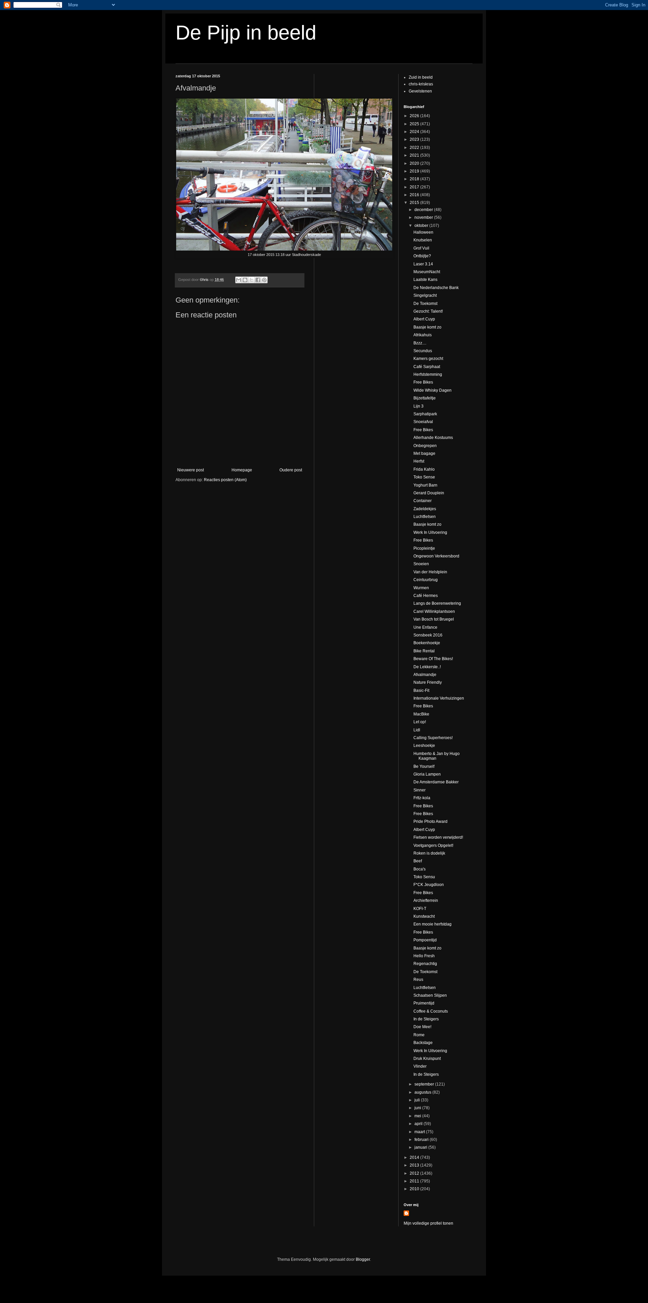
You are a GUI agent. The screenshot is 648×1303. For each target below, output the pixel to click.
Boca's (419, 869)
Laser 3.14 (423, 264)
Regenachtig (425, 963)
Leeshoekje (424, 745)
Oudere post (290, 470)
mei (418, 1116)
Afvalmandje (424, 674)
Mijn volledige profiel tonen (428, 1223)
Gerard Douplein (428, 493)
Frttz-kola (421, 798)
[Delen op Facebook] (257, 280)
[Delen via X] (251, 280)
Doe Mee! (422, 1026)
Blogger (363, 1259)
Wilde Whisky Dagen (432, 390)
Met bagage (424, 453)
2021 (415, 155)
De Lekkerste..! (427, 666)
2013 (415, 1165)
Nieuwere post (190, 470)
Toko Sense (424, 477)
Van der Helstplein (430, 572)
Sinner (419, 790)
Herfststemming (427, 374)
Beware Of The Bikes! (433, 658)
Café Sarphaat (426, 366)
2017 (415, 187)
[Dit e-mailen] (238, 280)
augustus (423, 1092)
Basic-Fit (421, 690)
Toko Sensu (424, 877)
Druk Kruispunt (427, 1058)
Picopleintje (424, 548)
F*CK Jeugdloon (428, 884)
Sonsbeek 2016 (427, 635)
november (424, 217)
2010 (415, 1189)
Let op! (419, 722)
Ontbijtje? (422, 256)
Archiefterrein (425, 900)
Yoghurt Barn (425, 485)
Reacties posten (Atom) (225, 479)
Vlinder (420, 1066)
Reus (418, 979)
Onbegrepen (425, 445)
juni (418, 1107)
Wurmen (421, 587)
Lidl (416, 730)
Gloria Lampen (427, 774)
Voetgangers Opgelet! (433, 845)
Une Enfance (425, 627)
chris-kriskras (421, 84)
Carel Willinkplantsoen (434, 611)
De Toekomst (425, 303)
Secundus (422, 350)
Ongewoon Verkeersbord (436, 556)
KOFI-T (419, 908)
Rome (419, 1035)
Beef (417, 861)
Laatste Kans (425, 279)
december (424, 209)
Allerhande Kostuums (433, 437)
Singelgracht (425, 295)
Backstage (423, 1042)
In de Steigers (426, 1019)
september (424, 1084)
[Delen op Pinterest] (264, 280)
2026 (415, 115)
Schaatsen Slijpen (430, 995)
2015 (415, 202)
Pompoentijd (425, 940)
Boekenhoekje (426, 643)
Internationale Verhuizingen (438, 698)
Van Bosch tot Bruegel (433, 619)
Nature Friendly (427, 682)
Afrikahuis (422, 335)
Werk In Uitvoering (430, 532)
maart (420, 1131)
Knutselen (422, 240)
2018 (415, 179)
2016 (415, 194)
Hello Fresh (424, 956)
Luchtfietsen (424, 516)
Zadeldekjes (424, 508)
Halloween (423, 232)
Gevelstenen (420, 91)
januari (421, 1147)
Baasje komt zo (427, 327)
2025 (415, 124)
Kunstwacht (424, 916)
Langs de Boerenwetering (437, 603)
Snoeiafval (423, 421)
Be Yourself (423, 766)
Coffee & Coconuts (430, 1011)
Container (422, 500)
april (419, 1123)
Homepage (242, 470)
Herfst (418, 461)
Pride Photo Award (430, 821)
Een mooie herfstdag (432, 924)
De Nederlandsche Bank (436, 287)
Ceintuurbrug (425, 579)
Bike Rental (424, 651)
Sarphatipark (425, 414)
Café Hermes (425, 595)
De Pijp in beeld (246, 32)
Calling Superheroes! (433, 737)
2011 (415, 1181)
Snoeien (421, 564)
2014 (415, 1157)
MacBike (421, 714)
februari (422, 1139)
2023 (415, 139)
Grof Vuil (421, 248)
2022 (415, 147)
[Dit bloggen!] (245, 280)
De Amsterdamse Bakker (436, 782)
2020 (415, 163)
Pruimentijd (423, 1003)
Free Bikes (423, 382)
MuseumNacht (426, 271)
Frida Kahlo (424, 469)
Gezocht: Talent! (428, 311)
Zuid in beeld (421, 77)
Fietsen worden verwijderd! (438, 837)
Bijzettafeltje (424, 398)
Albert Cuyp (424, 319)
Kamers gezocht (428, 358)
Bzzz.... (419, 343)
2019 (415, 171)
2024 (415, 131)
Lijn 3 (418, 406)
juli (417, 1100)
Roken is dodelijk (429, 853)
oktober (421, 225)
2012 (415, 1173)
